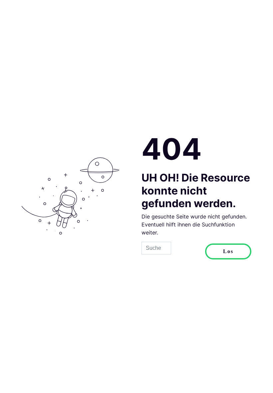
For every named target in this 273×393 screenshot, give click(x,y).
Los (228, 251)
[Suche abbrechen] (188, 251)
